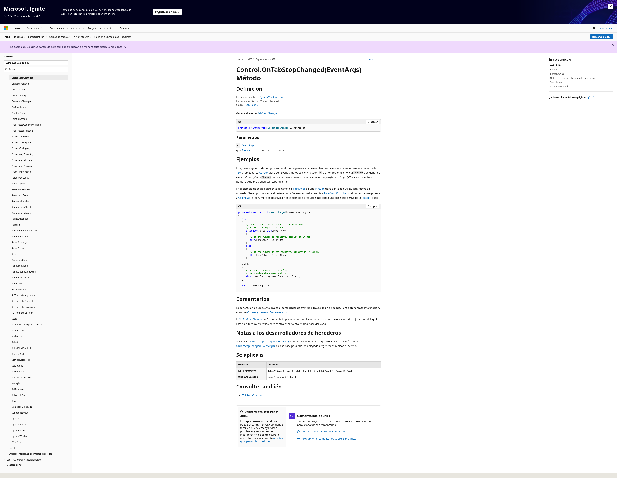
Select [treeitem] (15, 342)
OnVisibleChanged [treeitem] (22, 101)
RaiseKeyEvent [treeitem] (19, 183)
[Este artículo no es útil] (593, 97)
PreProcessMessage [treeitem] (22, 130)
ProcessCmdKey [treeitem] (20, 136)
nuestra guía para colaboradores (261, 439)
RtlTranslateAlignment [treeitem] (24, 295)
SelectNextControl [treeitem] (21, 348)
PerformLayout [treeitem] (19, 107)
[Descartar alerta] (610, 6)
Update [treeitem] (15, 418)
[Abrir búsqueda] (594, 28)
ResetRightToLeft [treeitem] (21, 277)
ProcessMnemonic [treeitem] (21, 171)
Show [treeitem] (14, 400)
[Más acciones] (378, 59)
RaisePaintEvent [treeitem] (20, 195)
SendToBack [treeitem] (18, 353)
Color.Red (342, 193)
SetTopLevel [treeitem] (18, 389)
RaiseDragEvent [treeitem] (20, 177)
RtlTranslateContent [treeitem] (22, 301)
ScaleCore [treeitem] (17, 336)
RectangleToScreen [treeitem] (22, 212)
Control (263, 172)
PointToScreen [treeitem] (19, 118)
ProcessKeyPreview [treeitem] (22, 165)
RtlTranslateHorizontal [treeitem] (24, 306)
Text (238, 172)
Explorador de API (265, 59)
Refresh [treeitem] (16, 224)
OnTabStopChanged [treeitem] (23, 77)
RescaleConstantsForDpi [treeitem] (25, 230)
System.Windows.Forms (272, 97)
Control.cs (251, 104)
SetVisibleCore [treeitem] (19, 395)
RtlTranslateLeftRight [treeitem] (23, 312)
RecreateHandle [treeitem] (20, 201)
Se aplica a (556, 82)
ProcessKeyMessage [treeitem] (22, 159)
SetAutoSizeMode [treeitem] (21, 359)
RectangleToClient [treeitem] (21, 206)
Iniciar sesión (606, 27)
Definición (555, 65)
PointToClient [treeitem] (19, 112)
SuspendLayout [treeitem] (20, 412)
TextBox (319, 188)
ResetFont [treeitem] (17, 254)
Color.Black (244, 197)
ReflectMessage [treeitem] (20, 218)
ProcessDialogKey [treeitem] (21, 148)
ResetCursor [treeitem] (18, 248)
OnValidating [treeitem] (19, 95)
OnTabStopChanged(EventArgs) (269, 341)
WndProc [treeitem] (16, 442)
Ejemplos (555, 69)
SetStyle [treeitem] (16, 383)
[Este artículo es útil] (589, 97)
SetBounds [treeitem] (17, 365)
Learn (240, 59)
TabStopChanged (268, 113)
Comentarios (557, 73)
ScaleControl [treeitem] (18, 330)
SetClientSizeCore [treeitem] (21, 377)
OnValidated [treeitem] (18, 89)
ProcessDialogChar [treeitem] (22, 142)
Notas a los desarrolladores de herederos (572, 78)
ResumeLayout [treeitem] (19, 289)
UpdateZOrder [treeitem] (19, 436)
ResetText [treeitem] (17, 283)
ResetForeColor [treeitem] (20, 259)
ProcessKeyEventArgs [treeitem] (23, 154)
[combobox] (36, 62)
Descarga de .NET (601, 36)
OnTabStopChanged (251, 319)
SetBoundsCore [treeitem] (20, 371)
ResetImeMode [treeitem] (20, 265)
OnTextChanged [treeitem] (20, 83)
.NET (249, 59)
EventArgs (248, 145)
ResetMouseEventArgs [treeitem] (24, 271)
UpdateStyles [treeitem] (19, 430)
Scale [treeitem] (14, 318)
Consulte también (559, 86)
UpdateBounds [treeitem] (20, 424)
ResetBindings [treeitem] (19, 242)
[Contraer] (68, 56)
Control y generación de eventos (267, 312)
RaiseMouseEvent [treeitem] (21, 189)
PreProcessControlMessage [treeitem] (26, 124)
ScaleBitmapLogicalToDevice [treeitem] (27, 324)
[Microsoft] (6, 28)
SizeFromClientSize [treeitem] (22, 406)
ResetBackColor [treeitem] (20, 236)
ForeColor (299, 188)
